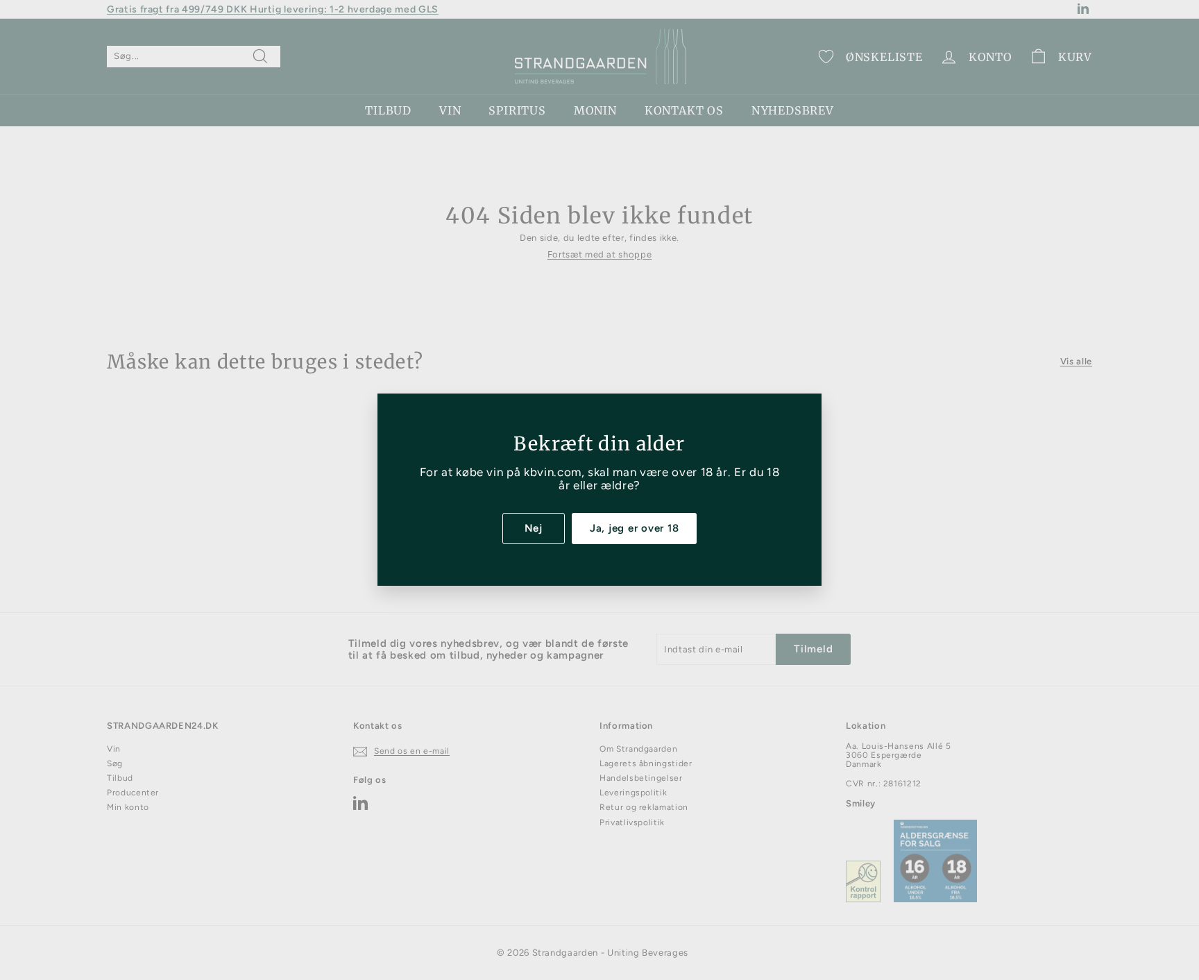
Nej (534, 528)
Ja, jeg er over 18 (634, 528)
